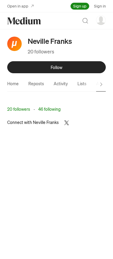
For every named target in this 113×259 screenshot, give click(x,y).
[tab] (13, 83)
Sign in (100, 5)
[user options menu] (101, 20)
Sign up (79, 5)
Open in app (17, 5)
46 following (49, 109)
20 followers (41, 51)
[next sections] (101, 84)
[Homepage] (24, 21)
